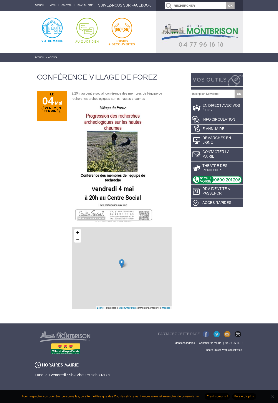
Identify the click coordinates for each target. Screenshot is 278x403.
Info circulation (218, 119)
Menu (53, 5)
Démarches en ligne (216, 140)
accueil (39, 5)
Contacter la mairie (216, 154)
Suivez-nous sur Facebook (124, 5)
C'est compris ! (217, 396)
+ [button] (77, 232)
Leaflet (100, 307)
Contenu (66, 5)
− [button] (77, 239)
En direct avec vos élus (221, 108)
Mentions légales (185, 343)
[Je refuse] (272, 396)
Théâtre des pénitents (214, 168)
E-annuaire (213, 129)
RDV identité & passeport (216, 191)
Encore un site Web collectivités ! (224, 349)
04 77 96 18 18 (234, 343)
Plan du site (85, 5)
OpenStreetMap (127, 307)
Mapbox (166, 307)
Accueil (39, 57)
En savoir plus (244, 396)
